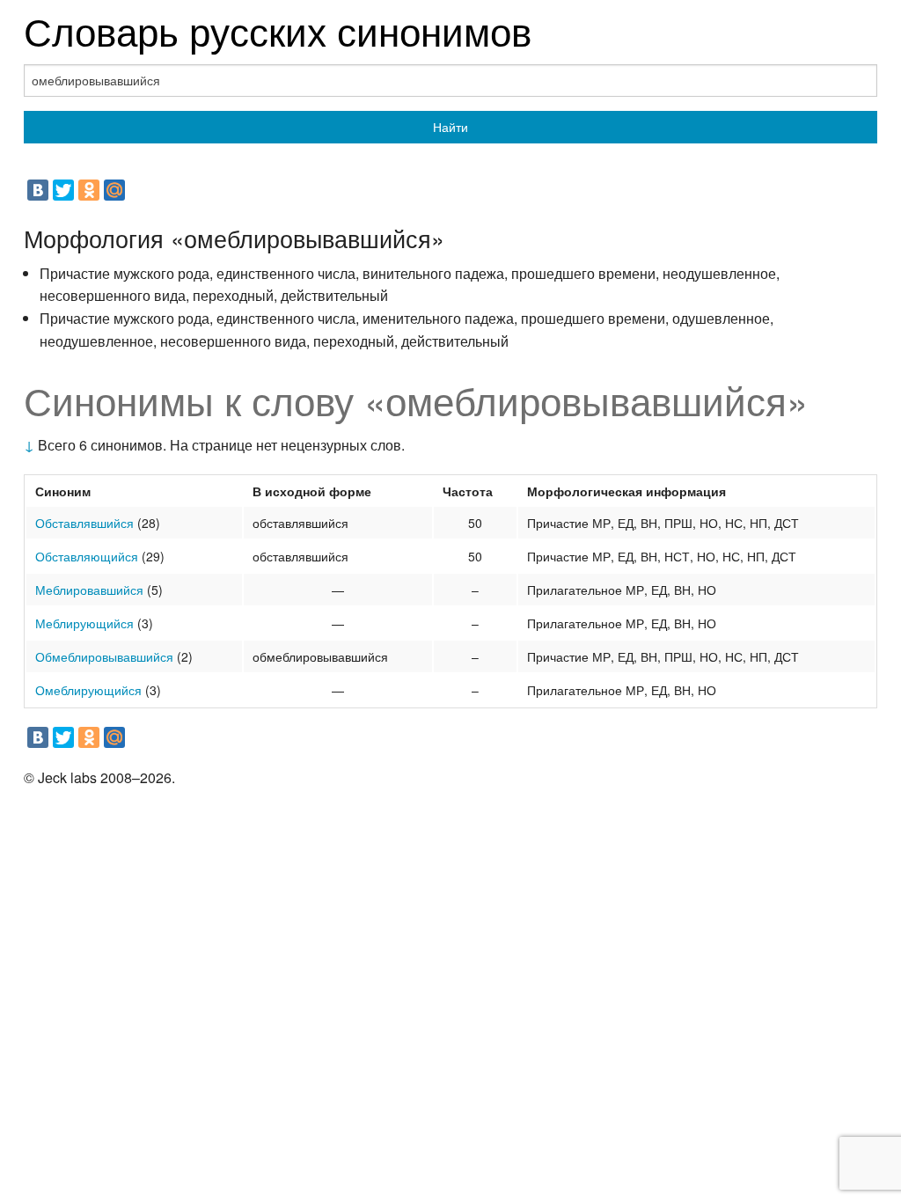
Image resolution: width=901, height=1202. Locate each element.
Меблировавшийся (89, 589)
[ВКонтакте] (37, 190)
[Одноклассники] (88, 190)
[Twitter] (63, 190)
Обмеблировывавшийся (104, 656)
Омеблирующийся (88, 690)
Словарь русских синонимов (277, 29)
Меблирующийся (84, 623)
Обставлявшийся (84, 522)
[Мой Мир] (114, 190)
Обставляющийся (86, 556)
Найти (450, 127)
